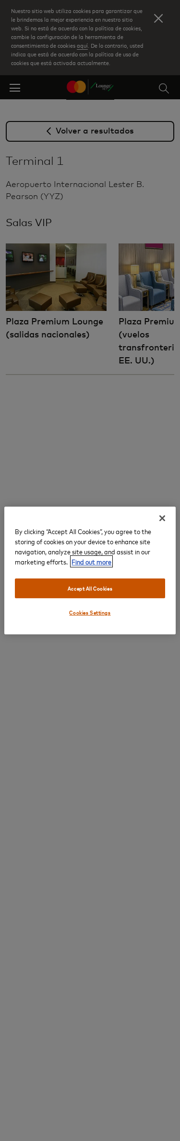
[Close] (162, 518)
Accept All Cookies (90, 588)
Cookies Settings (89, 613)
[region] (89, 571)
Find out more (91, 561)
